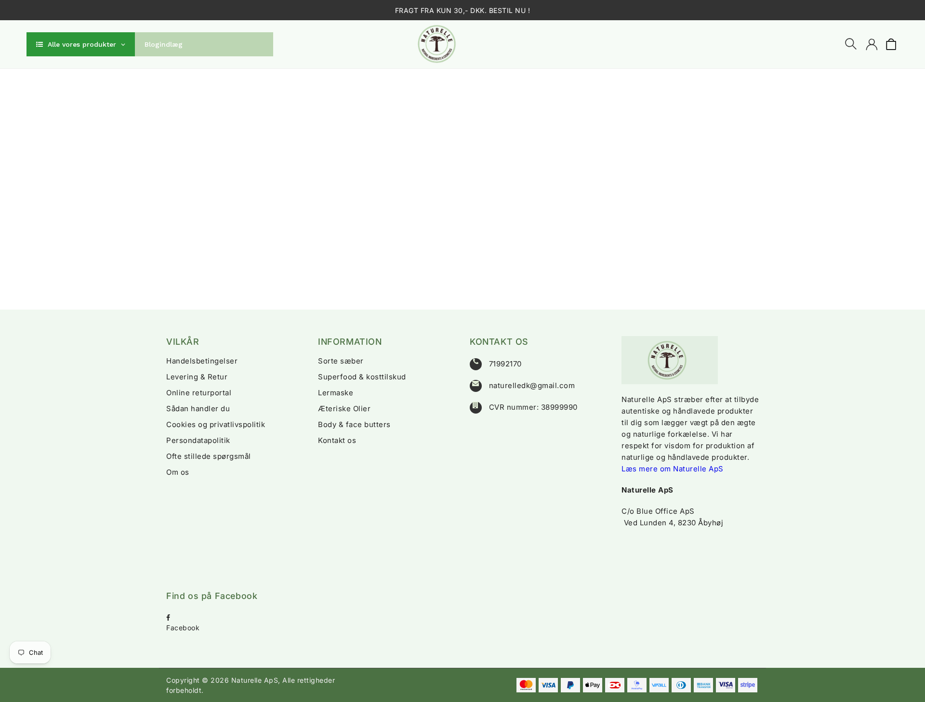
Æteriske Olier (344, 408)
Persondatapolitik (198, 440)
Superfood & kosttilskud (362, 376)
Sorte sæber (341, 360)
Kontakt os (337, 440)
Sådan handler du (198, 408)
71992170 (505, 363)
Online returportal (198, 392)
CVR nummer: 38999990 (533, 407)
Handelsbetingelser (202, 360)
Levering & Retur (196, 376)
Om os (177, 472)
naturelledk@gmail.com (532, 385)
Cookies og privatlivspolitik (215, 424)
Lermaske (335, 392)
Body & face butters (354, 424)
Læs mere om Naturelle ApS (672, 468)
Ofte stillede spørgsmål (208, 456)
